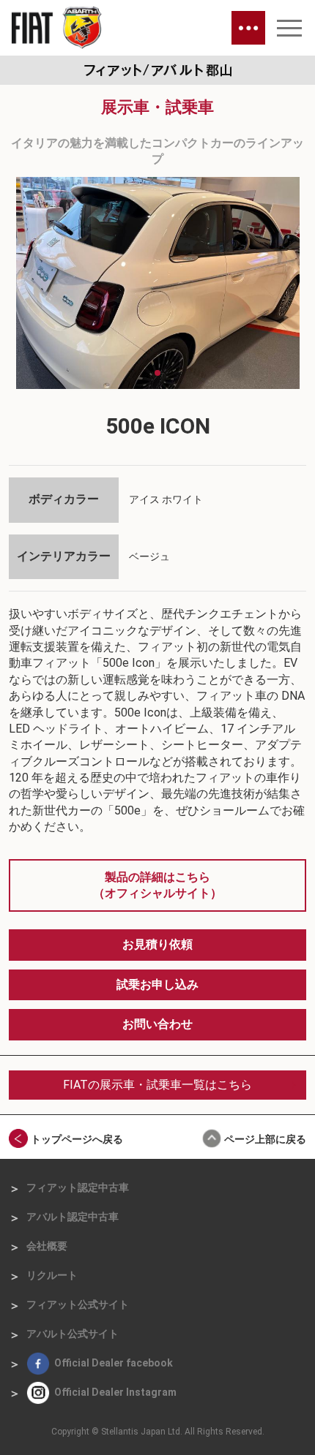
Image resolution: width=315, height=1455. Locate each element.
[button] (146, 373)
